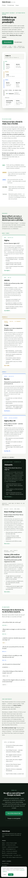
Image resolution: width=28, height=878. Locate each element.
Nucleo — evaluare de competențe (9, 851)
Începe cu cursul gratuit (14, 818)
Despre (17, 5)
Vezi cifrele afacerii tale (14, 813)
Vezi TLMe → (7, 365)
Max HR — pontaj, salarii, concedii (9, 853)
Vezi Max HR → (7, 451)
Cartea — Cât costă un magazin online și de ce (12, 857)
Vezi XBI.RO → (7, 310)
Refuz (5, 874)
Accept (10, 874)
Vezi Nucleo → (7, 411)
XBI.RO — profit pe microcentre (9, 845)
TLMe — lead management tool (9, 849)
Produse (4, 5)
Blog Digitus (4, 865)
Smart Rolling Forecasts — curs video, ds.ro (11, 855)
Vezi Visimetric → (8, 496)
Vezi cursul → (7, 543)
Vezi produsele (8, 42)
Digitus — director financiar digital (9, 843)
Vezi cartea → (7, 591)
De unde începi (10, 5)
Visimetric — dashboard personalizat (10, 847)
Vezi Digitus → (7, 270)
